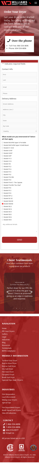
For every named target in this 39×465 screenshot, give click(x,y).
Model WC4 (8, 209)
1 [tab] (13, 308)
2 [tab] (17, 308)
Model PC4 (7, 169)
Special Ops (6, 402)
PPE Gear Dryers (8, 331)
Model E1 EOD (9, 148)
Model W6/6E (8, 201)
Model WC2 (8, 206)
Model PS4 (7, 180)
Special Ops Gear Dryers (12, 380)
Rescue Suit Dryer (9, 366)
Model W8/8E (8, 204)
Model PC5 (7, 172)
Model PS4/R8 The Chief (12, 185)
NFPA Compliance (9, 351)
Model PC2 (7, 166)
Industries (6, 339)
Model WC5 (8, 212)
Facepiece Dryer (8, 374)
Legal (4, 337)
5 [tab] (25, 308)
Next (31, 292)
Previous (7, 292)
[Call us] (30, 3)
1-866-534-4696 (13, 424)
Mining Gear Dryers (9, 400)
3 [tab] (19, 308)
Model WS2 (8, 214)
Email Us (10, 433)
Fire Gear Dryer (8, 372)
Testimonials (7, 348)
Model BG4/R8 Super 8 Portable (15, 142)
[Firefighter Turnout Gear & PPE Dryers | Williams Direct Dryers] (14, 3)
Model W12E (8, 198)
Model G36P (8, 153)
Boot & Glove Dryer (9, 363)
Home (4, 328)
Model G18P (8, 150)
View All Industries (9, 413)
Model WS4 (8, 217)
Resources (6, 345)
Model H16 (8, 161)
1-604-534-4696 (13, 427)
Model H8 (7, 164)
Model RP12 (8, 196)
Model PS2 (7, 174)
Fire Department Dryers (11, 407)
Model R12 (7, 190)
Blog (4, 342)
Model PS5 (7, 188)
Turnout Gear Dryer (9, 360)
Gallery (5, 334)
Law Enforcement (8, 397)
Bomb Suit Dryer (8, 377)
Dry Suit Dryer (7, 369)
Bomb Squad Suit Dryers (11, 410)
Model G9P (8, 156)
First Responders (8, 394)
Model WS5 (8, 220)
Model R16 (7, 193)
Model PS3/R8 (9, 177)
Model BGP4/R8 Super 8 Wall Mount (16, 145)
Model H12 (8, 158)
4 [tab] (23, 308)
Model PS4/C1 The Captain (13, 182)
